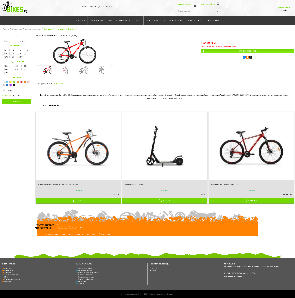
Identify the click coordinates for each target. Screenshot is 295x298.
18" (28, 50)
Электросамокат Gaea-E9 (134, 184)
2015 (25, 66)
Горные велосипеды (33, 29)
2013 (6, 66)
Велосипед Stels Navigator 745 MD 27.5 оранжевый (57, 184)
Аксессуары (82, 281)
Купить (80, 201)
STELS (154, 268)
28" (13, 57)
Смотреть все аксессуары (47, 234)
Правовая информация (12, 279)
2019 (6, 73)
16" (20, 50)
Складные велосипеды (86, 277)
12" (6, 50)
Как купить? (8, 270)
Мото (6, 277)
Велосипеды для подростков (88, 272)
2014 (16, 66)
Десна (154, 270)
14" (13, 50)
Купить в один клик (247, 51)
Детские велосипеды (85, 270)
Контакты (7, 281)
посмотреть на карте (233, 277)
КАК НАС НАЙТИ (208, 4)
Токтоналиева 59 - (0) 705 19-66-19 (96, 6)
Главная (6, 29)
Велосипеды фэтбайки (86, 279)
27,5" (28, 54)
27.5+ (7, 57)
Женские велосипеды (85, 275)
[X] (250, 57)
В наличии (9, 90)
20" (6, 54)
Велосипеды (17, 29)
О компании (8, 268)
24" (13, 54)
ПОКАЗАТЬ (17, 101)
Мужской (22, 41)
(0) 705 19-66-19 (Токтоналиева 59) (239, 273)
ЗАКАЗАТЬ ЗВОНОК (183, 4)
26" (20, 54)
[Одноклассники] (247, 57)
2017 (16, 69)
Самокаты (81, 283)
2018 (25, 69)
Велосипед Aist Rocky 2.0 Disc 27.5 (224, 184)
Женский (8, 41)
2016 (6, 69)
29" (20, 57)
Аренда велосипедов (11, 275)
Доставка (7, 272)
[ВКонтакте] (244, 57)
